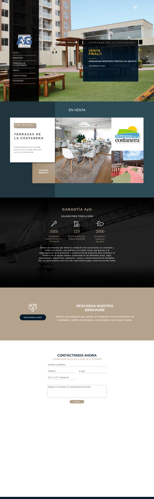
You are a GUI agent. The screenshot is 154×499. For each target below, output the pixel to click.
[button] (80, 42)
